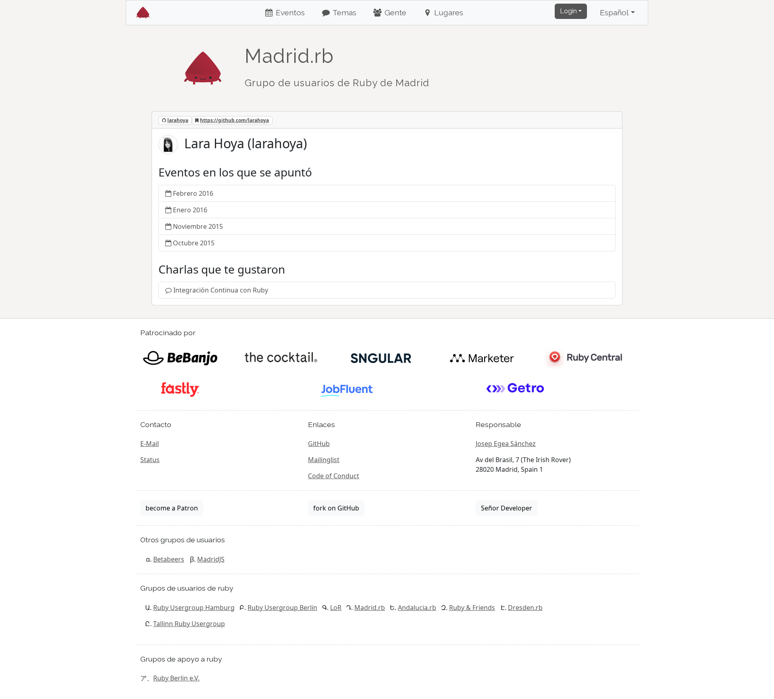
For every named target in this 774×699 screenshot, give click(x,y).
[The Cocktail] (280, 357)
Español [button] (614, 12)
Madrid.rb (369, 607)
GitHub (319, 443)
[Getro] (515, 388)
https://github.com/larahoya (234, 120)
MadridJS (211, 559)
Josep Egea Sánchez (506, 443)
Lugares (447, 12)
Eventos (289, 12)
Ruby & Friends (472, 607)
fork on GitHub (336, 508)
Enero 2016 (190, 209)
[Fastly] (180, 388)
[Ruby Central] (582, 357)
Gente (394, 12)
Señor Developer (506, 508)
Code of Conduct (333, 475)
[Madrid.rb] (203, 64)
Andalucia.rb (417, 607)
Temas (343, 12)
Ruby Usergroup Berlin (282, 607)
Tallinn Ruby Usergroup (189, 623)
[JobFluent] (347, 388)
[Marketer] (482, 357)
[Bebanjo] (180, 357)
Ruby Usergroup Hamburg (194, 607)
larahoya (177, 120)
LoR (335, 607)
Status (150, 459)
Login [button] (568, 11)
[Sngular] (381, 357)
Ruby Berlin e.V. (176, 678)
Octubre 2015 (193, 243)
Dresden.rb (525, 607)
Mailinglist (323, 459)
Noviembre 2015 (198, 226)
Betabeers (168, 559)
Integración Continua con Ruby (220, 290)
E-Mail (149, 443)
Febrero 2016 (193, 193)
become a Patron (172, 508)
